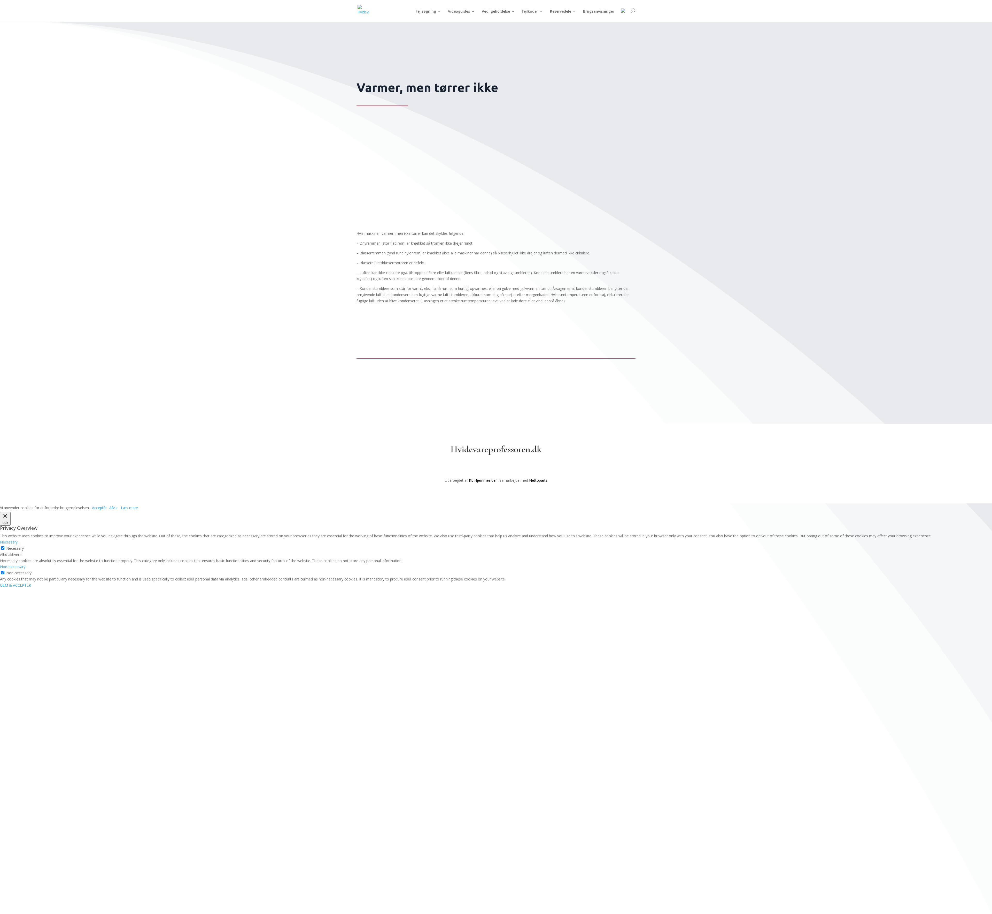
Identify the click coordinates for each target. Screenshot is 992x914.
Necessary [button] (9, 542)
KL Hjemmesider (483, 480)
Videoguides (459, 12)
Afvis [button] (113, 507)
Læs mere (129, 507)
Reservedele (560, 12)
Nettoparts (538, 480)
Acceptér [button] (99, 507)
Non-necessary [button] (12, 566)
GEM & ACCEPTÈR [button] (15, 585)
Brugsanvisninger (598, 12)
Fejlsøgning (426, 12)
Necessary (15, 548)
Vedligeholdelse (496, 12)
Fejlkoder (530, 12)
